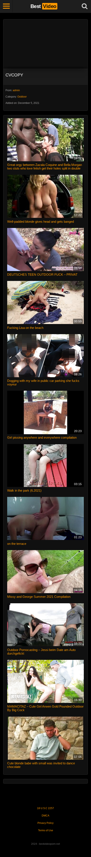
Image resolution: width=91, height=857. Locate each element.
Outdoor (22, 96)
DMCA (45, 815)
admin (16, 90)
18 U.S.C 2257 (45, 808)
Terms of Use (45, 830)
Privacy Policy (45, 823)
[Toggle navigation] (6, 6)
